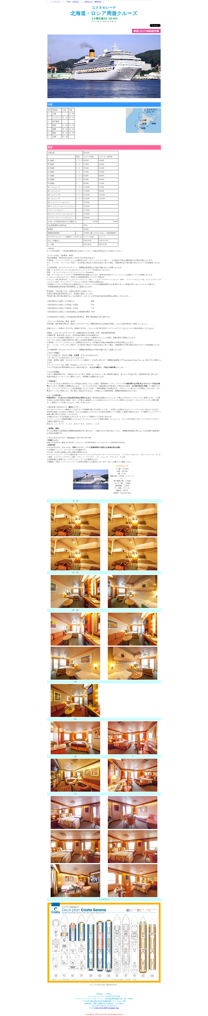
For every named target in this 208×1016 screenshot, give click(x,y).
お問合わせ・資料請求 (92, 2)
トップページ (55, 2)
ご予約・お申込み (72, 2)
